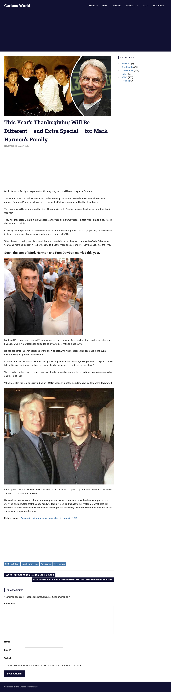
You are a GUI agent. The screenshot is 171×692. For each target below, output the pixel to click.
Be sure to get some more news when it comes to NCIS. (49, 518)
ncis (36, 564)
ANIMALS (126, 63)
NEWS (105, 5)
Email (7, 650)
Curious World (17, 5)
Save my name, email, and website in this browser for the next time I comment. (44, 665)
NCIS (145, 5)
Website (8, 658)
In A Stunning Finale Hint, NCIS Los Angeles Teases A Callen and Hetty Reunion (72, 580)
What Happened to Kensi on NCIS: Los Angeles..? (30, 575)
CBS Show (15, 564)
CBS (7, 564)
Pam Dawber (46, 564)
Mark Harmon (27, 564)
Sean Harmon (59, 564)
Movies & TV (132, 5)
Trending (117, 5)
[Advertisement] (85, 31)
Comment (9, 603)
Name (7, 641)
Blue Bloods (158, 5)
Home (92, 5)
